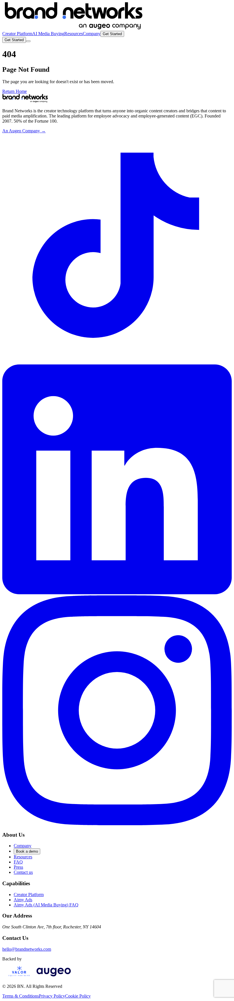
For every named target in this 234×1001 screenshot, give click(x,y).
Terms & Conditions (20, 996)
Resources (73, 33)
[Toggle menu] (28, 41)
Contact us (23, 872)
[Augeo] (54, 976)
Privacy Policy (52, 996)
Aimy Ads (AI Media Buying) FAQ (46, 904)
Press (18, 867)
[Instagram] (117, 823)
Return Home (14, 91)
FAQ (18, 862)
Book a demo (27, 851)
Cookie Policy (78, 996)
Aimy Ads (23, 899)
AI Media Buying (48, 33)
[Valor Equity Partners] (19, 976)
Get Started (112, 34)
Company (91, 33)
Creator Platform (17, 33)
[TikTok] (117, 361)
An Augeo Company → (24, 130)
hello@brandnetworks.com (26, 949)
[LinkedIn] (117, 592)
